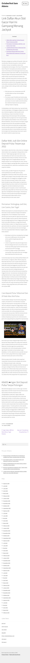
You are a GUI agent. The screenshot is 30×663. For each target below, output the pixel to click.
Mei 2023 (5, 578)
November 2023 (6, 563)
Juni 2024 (5, 545)
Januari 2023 (6, 588)
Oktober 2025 (6, 506)
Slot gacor (4, 642)
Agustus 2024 (6, 540)
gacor (5, 425)
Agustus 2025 (6, 510)
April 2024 (5, 550)
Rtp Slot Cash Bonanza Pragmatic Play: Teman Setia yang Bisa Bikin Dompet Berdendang (15, 468)
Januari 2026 (6, 498)
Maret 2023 (5, 583)
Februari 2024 (6, 555)
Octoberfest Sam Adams (10, 5)
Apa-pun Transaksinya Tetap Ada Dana (22, 431)
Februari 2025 (6, 525)
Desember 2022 (6, 590)
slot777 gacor (5, 626)
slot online (4, 629)
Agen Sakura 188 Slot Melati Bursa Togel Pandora (8, 432)
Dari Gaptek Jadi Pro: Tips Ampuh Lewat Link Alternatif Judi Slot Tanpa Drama (13, 460)
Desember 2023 (6, 560)
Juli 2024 (5, 543)
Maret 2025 (5, 523)
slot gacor (4, 639)
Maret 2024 (5, 553)
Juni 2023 (5, 575)
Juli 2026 (5, 486)
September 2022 (6, 597)
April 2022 (5, 607)
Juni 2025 (5, 515)
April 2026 (5, 491)
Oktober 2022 (6, 595)
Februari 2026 (6, 496)
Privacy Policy (5, 654)
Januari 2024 (6, 558)
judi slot (3, 623)
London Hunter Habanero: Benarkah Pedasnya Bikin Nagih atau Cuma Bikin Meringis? (15, 472)
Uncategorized (9, 423)
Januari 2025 (6, 528)
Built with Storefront (15, 654)
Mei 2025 (5, 518)
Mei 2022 (5, 605)
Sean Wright (19, 15)
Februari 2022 (6, 612)
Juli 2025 (5, 513)
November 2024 (6, 533)
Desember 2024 (6, 530)
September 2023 (6, 568)
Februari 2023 (6, 585)
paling (8, 425)
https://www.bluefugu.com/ (8, 636)
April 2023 (5, 580)
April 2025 (5, 520)
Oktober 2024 (6, 535)
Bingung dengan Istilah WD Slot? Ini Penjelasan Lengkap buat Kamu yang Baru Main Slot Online (14, 456)
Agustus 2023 (6, 570)
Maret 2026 (5, 493)
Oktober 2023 (6, 565)
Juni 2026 (5, 488)
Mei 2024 (5, 548)
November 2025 (6, 503)
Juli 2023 (5, 573)
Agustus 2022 (6, 600)
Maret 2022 (5, 610)
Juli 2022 (5, 602)
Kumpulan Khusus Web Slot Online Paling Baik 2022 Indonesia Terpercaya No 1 (15, 53)
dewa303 (4, 632)
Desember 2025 (6, 501)
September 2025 (6, 508)
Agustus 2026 (6, 483)
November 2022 (6, 592)
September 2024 (6, 538)
